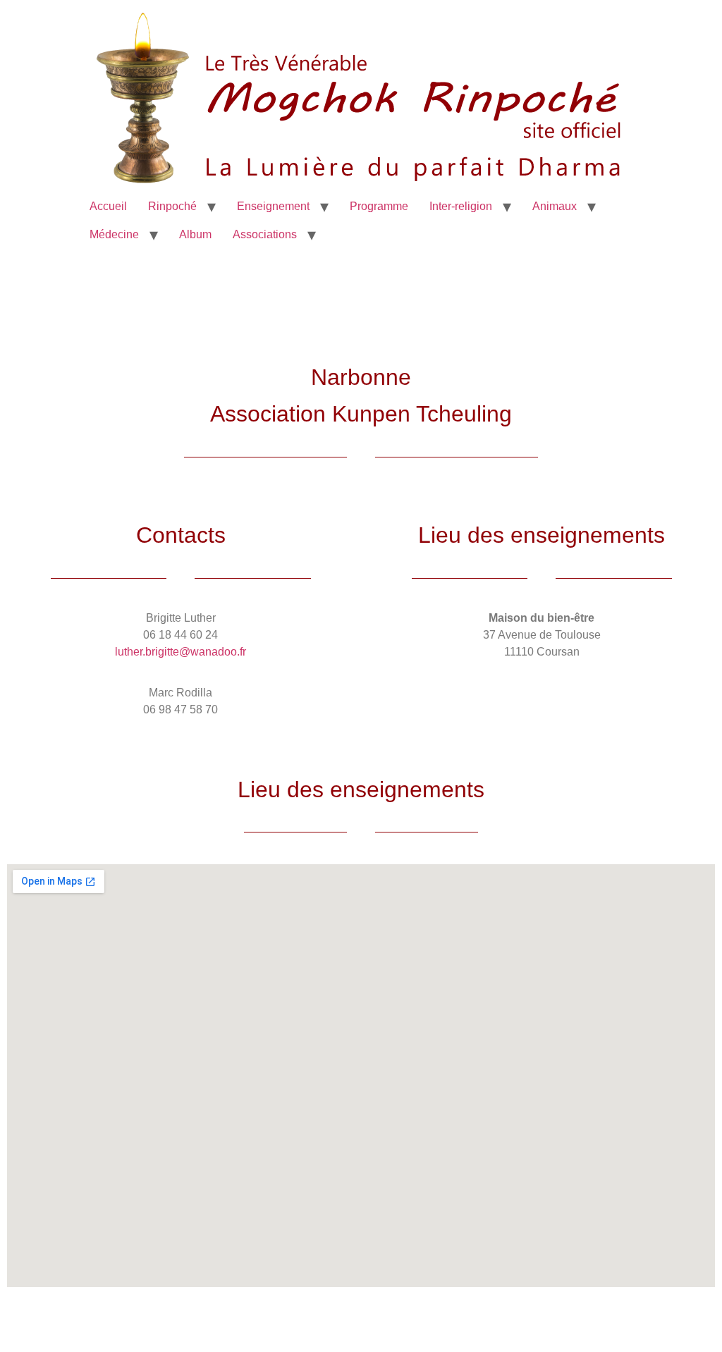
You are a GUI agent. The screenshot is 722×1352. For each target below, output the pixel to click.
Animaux (554, 206)
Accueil (108, 206)
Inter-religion (460, 206)
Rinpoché (172, 206)
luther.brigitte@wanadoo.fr (180, 652)
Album (195, 234)
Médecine (114, 234)
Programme (379, 206)
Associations (265, 234)
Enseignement (273, 206)
